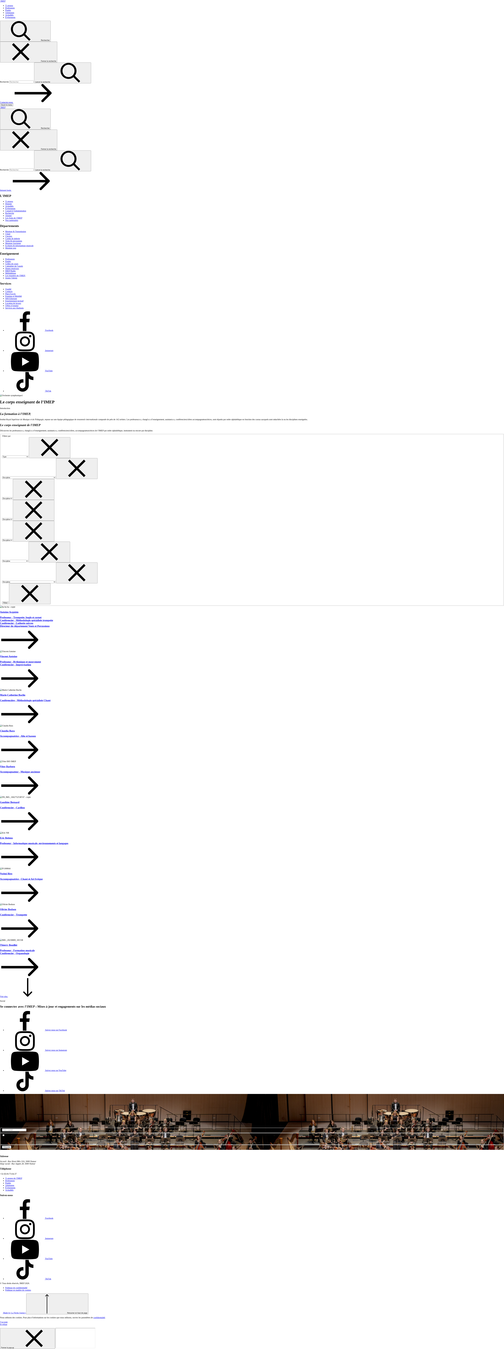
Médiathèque (10, 273)
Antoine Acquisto (26, 619)
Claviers (8, 236)
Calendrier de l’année (14, 266)
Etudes (8, 261)
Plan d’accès (10, 294)
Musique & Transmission (15, 231)
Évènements (10, 208)
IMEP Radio (10, 271)
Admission (9, 13)
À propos (9, 5)
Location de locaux (13, 303)
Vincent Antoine (20, 660)
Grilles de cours (11, 264)
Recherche (4, 82)
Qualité (8, 289)
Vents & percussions (13, 241)
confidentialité (99, 1317)
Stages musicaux (12, 268)
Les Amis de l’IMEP (13, 218)
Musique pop (10, 248)
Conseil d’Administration (15, 211)
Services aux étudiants (14, 308)
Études (8, 10)
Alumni (8, 215)
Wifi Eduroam (11, 298)
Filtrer (5, 603)
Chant (7, 234)
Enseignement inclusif (14, 301)
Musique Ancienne (13, 243)
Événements (10, 17)
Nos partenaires (11, 220)
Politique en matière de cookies (18, 1290)
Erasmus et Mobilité (13, 296)
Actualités (9, 15)
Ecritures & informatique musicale (19, 246)
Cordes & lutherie (12, 238)
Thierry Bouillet (17, 949)
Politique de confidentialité (16, 1288)
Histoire (8, 204)
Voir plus (4, 996)
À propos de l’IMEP (13, 1178)
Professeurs (10, 8)
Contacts (8, 291)
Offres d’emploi (11, 306)
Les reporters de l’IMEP (15, 275)
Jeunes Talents (11, 278)
